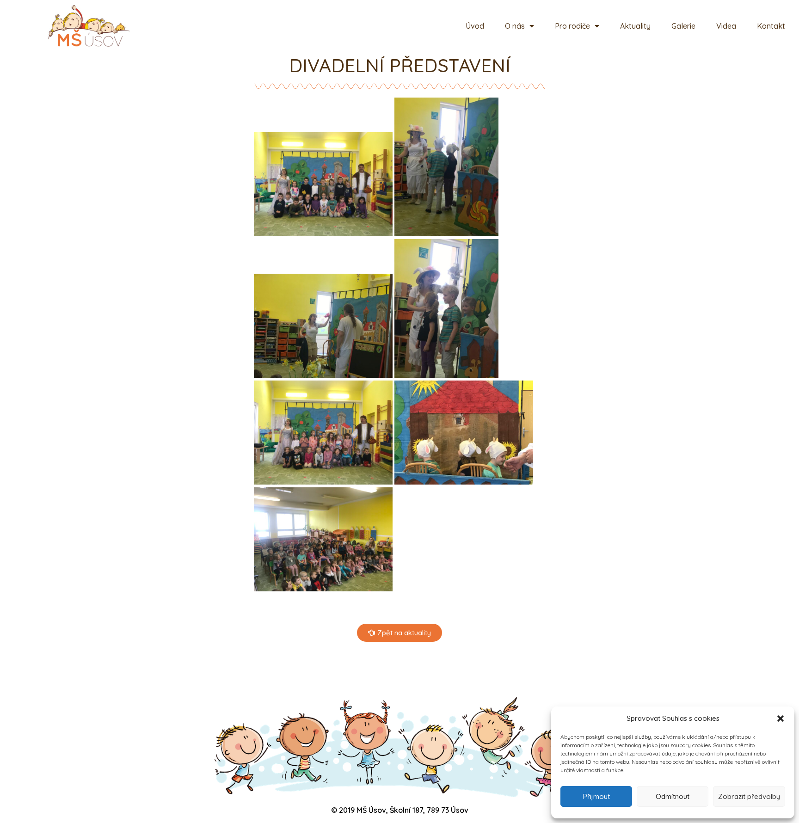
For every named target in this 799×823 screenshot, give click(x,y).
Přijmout (596, 796)
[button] (780, 718)
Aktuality (635, 26)
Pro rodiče (572, 26)
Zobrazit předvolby (749, 796)
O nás (515, 26)
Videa (726, 26)
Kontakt (771, 26)
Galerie (683, 26)
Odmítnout (672, 796)
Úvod (475, 26)
